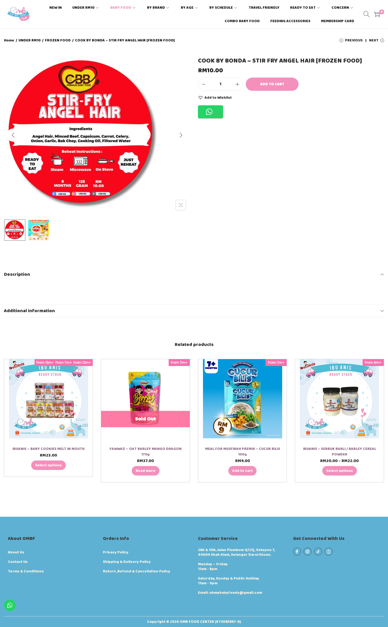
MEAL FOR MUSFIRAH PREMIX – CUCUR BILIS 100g (242, 452)
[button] (215, 97)
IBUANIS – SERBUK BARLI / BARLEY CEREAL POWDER (339, 452)
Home (9, 40)
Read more (145, 471)
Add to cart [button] (242, 471)
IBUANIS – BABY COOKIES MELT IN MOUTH (48, 449)
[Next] (180, 135)
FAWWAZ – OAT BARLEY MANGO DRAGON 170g (146, 452)
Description (17, 274)
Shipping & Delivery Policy (127, 562)
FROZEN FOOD (58, 40)
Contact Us (18, 562)
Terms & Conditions (26, 571)
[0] (377, 14)
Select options (48, 465)
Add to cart (272, 84)
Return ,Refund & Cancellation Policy (136, 571)
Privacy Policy (116, 552)
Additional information (29, 311)
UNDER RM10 (29, 40)
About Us (16, 552)
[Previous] (13, 135)
